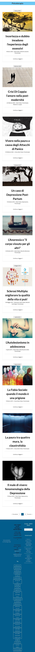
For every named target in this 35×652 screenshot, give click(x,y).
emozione (17, 642)
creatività (17, 601)
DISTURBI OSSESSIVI (17, 630)
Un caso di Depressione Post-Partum (17, 194)
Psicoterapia (18, 53)
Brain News (17, 51)
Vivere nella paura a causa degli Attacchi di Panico (17, 145)
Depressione (25, 202)
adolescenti (17, 565)
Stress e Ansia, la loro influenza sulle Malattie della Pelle (28, 542)
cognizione (17, 590)
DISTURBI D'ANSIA (17, 612)
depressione (17, 604)
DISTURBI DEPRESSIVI (17, 621)
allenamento (17, 568)
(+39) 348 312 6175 (17, 550)
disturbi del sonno (17, 616)
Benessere (16, 302)
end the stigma (17, 646)
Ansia (16, 152)
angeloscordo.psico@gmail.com (17, 555)
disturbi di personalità (17, 625)
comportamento (17, 599)
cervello (17, 587)
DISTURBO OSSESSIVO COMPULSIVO (17, 635)
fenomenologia (17, 649)
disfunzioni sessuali (17, 607)
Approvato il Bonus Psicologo (28, 550)
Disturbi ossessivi (24, 51)
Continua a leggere (17, 59)
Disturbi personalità (24, 349)
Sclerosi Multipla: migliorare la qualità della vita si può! (17, 295)
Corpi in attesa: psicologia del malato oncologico (28, 558)
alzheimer (17, 570)
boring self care (17, 581)
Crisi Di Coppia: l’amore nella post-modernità (17, 95)
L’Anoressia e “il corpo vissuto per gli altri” (17, 244)
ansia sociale (17, 578)
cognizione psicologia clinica (17, 594)
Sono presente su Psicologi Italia (7, 540)
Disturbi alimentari (25, 251)
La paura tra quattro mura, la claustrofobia (17, 441)
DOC (17, 640)
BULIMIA (17, 585)
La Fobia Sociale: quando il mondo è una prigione (17, 394)
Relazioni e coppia (17, 104)
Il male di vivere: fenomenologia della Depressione (17, 489)
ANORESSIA (17, 573)
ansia (17, 575)
